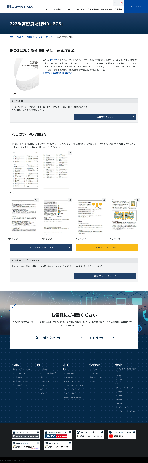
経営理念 (118, 379)
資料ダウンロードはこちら (105, 276)
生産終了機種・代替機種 (73, 397)
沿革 (117, 384)
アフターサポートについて (73, 385)
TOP (46, 9)
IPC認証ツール (43, 377)
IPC (69, 9)
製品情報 (57, 9)
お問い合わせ (136, 6)
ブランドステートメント (124, 387)
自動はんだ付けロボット (22, 369)
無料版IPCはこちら (105, 116)
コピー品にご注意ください (125, 411)
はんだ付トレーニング (72, 393)
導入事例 (81, 9)
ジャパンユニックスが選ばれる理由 (125, 370)
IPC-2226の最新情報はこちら (41, 247)
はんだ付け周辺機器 (20, 381)
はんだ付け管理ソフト (21, 377)
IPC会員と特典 (43, 385)
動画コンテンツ (95, 377)
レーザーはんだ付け (20, 373)
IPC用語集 (42, 393)
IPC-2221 (54, 60)
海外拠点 (118, 395)
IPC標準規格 (42, 369)
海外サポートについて (72, 389)
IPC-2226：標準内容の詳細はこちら (58, 73)
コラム (92, 381)
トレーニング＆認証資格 (47, 373)
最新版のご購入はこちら (106, 247)
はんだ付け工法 (95, 369)
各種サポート (93, 9)
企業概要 (118, 376)
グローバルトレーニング (47, 381)
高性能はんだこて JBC (21, 385)
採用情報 (118, 400)
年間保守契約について (72, 381)
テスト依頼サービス (71, 377)
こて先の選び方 (95, 373)
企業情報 (118, 9)
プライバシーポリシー (123, 408)
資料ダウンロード (52, 337)
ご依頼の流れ (69, 373)
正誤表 (40, 389)
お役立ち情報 (106, 9)
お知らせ (118, 403)
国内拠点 (118, 392)
